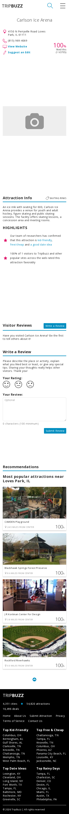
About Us (20, 716)
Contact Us (35, 721)
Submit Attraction (41, 716)
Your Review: (13, 394)
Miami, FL (42, 792)
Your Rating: (12, 378)
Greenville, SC (11, 799)
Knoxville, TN (11, 750)
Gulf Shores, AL (13, 742)
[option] (34, 121)
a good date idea (41, 244)
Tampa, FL (43, 739)
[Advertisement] (34, 80)
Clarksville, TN (12, 746)
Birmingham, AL (13, 739)
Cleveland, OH (12, 777)
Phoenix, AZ (44, 750)
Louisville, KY (44, 757)
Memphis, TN (11, 757)
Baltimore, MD (12, 792)
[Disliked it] (30, 384)
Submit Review (55, 430)
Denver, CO (43, 781)
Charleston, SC (45, 777)
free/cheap (17, 244)
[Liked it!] (6, 384)
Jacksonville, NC (46, 761)
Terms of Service (13, 721)
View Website (17, 46)
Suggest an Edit (19, 52)
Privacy (60, 716)
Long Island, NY (13, 781)
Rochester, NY (12, 795)
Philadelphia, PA (46, 799)
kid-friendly (45, 240)
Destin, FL (42, 784)
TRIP (12, 6)
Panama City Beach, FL (51, 753)
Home (6, 716)
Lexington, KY (11, 773)
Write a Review (54, 326)
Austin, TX (42, 795)
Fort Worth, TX (12, 784)
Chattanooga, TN (14, 753)
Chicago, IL (43, 788)
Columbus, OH (12, 735)
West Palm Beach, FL (16, 761)
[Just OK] (18, 384)
